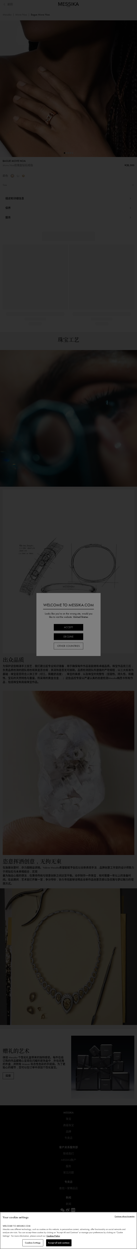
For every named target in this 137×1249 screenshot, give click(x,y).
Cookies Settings (32, 1242)
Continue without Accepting (124, 1216)
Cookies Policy (53, 1235)
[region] (68, 1230)
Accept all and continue (59, 1242)
